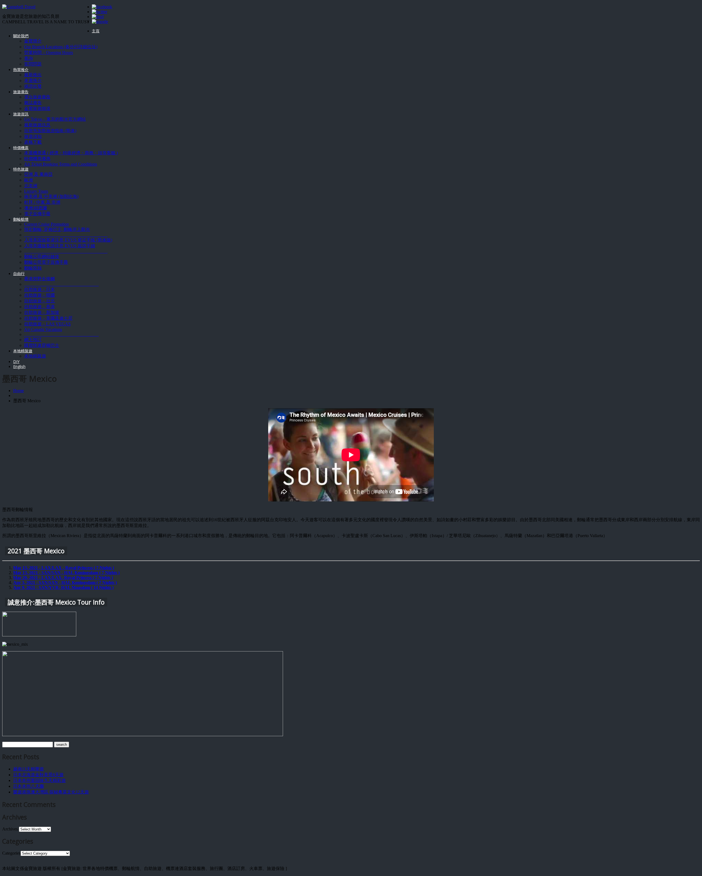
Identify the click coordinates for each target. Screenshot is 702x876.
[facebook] (102, 6)
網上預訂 (33, 339)
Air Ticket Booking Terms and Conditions (60, 164)
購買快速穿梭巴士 (41, 345)
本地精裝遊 (22, 350)
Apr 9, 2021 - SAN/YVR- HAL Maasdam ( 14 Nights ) (63, 587)
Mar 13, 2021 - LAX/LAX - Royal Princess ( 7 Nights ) (63, 567)
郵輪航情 (21, 219)
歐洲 (28, 180)
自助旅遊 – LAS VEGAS (47, 324)
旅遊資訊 (21, 114)
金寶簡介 (33, 41)
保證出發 (33, 86)
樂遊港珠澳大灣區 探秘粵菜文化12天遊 (51, 792)
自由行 (19, 273)
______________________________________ (65, 235)
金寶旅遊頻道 (37, 108)
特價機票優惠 (37, 158)
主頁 (96, 30)
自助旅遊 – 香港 (39, 306)
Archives (10, 829)
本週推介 (33, 80)
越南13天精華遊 (28, 769)
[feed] (98, 16)
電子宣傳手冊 (37, 213)
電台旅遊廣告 (37, 97)
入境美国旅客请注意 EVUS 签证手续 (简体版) (68, 240)
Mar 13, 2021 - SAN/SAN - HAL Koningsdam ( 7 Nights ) (66, 572)
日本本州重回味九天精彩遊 (39, 780)
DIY (16, 361)
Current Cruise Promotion (46, 224)
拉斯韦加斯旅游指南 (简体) (50, 130)
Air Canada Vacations (43, 329)
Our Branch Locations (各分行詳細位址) (60, 46)
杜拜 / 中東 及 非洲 (42, 202)
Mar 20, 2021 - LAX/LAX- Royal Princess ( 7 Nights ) (63, 577)
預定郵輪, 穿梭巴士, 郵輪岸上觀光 (57, 229)
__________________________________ (61, 284)
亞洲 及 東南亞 (38, 174)
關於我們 (21, 35)
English (19, 366)
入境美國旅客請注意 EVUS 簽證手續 (59, 245)
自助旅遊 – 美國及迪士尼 (48, 318)
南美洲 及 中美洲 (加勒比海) (51, 196)
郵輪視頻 (33, 268)
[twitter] (99, 11)
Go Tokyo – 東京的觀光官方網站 (55, 119)
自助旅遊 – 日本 (39, 289)
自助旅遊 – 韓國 (39, 295)
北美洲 (30, 185)
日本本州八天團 (28, 786)
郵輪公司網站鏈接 (41, 256)
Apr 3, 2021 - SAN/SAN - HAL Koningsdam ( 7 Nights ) (65, 582)
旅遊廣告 (21, 91)
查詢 (28, 58)
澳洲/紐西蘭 (35, 208)
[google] (100, 21)
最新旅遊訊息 (37, 125)
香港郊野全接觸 (39, 278)
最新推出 (33, 74)
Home (18, 390)
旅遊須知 (33, 136)
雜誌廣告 (33, 102)
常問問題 (33, 64)
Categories (11, 853)
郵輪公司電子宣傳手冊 (46, 262)
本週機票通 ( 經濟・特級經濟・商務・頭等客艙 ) (71, 153)
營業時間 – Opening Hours (48, 52)
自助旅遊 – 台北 (39, 301)
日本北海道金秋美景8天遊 (38, 774)
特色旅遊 (21, 169)
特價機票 (21, 147)
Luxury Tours (36, 191)
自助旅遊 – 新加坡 (41, 312)
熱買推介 (21, 69)
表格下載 (33, 142)
